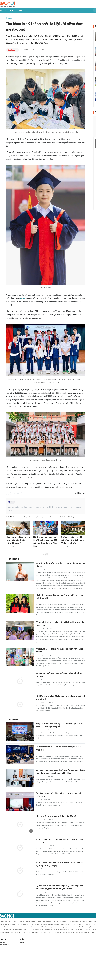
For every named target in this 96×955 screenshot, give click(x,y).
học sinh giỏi (50, 507)
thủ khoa (24, 507)
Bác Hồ (14, 932)
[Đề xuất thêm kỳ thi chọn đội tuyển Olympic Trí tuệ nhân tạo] (20, 754)
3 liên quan (50, 730)
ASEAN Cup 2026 (6, 930)
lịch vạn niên (5, 924)
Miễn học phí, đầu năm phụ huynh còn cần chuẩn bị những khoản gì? (18, 540)
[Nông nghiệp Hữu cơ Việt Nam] (38, 730)
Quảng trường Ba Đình (62, 924)
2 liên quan (51, 892)
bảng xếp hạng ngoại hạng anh (44, 924)
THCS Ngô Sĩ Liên (13, 507)
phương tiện (17, 927)
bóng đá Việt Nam (74, 932)
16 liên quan (48, 753)
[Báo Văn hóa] (38, 753)
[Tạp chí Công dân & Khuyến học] (35, 549)
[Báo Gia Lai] (39, 846)
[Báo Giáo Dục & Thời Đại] (37, 679)
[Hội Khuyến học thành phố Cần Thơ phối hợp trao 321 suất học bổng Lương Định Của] (45, 528)
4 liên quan (34, 50)
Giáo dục (9, 18)
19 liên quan (50, 819)
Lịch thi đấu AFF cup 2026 (82, 930)
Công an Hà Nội (27, 927)
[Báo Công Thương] (38, 819)
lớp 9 (30, 507)
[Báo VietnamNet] (63, 546)
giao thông (60, 927)
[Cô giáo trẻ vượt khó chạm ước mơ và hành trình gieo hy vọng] (20, 681)
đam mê (79, 507)
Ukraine (13, 924)
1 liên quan (52, 845)
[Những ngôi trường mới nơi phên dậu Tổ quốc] (20, 824)
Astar (66, 507)
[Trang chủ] (7, 4)
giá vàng (85, 924)
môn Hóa (59, 507)
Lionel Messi (34, 932)
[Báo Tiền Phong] (11, 50)
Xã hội (22, 921)
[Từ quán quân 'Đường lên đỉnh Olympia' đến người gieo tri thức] (20, 571)
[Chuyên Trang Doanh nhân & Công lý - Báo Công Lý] (8, 546)
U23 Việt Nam (22, 924)
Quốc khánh (92, 927)
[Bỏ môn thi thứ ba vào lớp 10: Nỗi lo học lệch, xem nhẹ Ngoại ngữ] (20, 630)
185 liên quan (49, 702)
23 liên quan (50, 776)
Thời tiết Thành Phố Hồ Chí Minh (63, 930)
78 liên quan (47, 799)
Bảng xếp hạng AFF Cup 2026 (9, 921)
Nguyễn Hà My (39, 507)
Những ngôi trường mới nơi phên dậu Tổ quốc (56, 816)
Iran (90, 921)
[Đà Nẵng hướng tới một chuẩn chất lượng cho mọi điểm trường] (20, 801)
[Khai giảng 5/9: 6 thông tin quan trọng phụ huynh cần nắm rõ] (20, 657)
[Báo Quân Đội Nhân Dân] (38, 569)
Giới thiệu (2, 942)
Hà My (72, 507)
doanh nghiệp (47, 921)
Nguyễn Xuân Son (6, 927)
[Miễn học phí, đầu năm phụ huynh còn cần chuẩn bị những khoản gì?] (18, 528)
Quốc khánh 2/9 (70, 927)
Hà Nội (13, 502)
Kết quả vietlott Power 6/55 (21, 930)
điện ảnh (93, 924)
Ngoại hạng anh (30, 921)
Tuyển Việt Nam (81, 927)
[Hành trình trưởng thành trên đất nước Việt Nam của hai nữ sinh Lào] (20, 603)
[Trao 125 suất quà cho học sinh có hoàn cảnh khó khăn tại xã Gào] (20, 847)
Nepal (39, 921)
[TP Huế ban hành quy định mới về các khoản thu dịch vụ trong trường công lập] (20, 870)
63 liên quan (49, 628)
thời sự (30, 924)
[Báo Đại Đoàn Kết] (38, 628)
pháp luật (52, 927)
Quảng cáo (3, 948)
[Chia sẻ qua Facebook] (7, 493)
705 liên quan (49, 655)
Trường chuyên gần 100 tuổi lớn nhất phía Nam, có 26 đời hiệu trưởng (73, 540)
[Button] (16, 50)
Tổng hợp (22, 942)
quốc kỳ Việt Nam (62, 932)
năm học (10, 510)
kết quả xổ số (64, 921)
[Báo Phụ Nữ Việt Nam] (39, 892)
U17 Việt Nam (44, 932)
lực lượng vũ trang (37, 930)
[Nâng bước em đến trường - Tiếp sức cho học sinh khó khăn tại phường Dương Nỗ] (20, 731)
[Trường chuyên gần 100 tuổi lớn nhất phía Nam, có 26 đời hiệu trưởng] (73, 528)
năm (79, 924)
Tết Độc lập (48, 930)
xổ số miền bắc (5, 932)
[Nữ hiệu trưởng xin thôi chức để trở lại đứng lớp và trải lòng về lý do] (20, 704)
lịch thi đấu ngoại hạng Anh (78, 921)
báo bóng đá (86, 932)
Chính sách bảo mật (5, 946)
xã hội (22, 298)
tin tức (52, 932)
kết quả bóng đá (23, 932)
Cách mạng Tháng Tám (40, 927)
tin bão (56, 921)
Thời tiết (73, 924)
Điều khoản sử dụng (5, 944)
